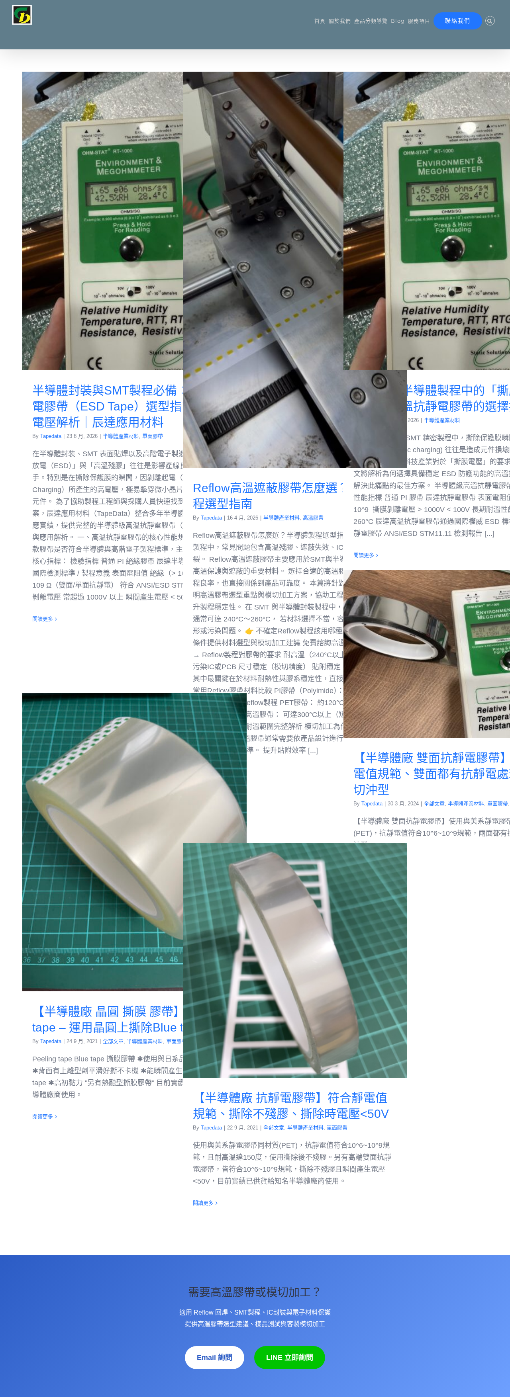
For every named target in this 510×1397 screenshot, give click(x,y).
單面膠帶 (152, 436)
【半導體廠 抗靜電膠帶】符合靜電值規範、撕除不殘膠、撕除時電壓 (295, 960)
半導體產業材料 (121, 436)
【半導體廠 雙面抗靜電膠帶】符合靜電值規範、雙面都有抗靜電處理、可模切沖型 (455, 654)
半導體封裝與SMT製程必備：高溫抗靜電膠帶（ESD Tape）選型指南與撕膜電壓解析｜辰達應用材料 (134, 221)
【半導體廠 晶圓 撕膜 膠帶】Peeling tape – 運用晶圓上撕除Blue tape (134, 842)
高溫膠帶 (313, 518)
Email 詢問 (214, 1358)
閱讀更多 (42, 619)
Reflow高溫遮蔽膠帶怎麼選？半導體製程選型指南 (295, 269)
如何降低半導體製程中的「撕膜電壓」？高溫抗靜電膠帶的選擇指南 (455, 221)
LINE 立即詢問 (289, 1358)
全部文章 (434, 804)
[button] (490, 21)
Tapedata (50, 436)
